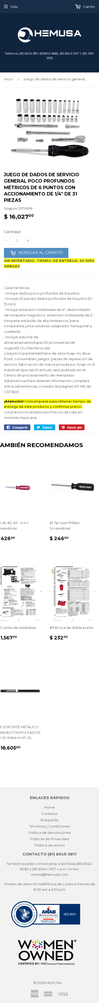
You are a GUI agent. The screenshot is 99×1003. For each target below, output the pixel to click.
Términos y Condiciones (49, 826)
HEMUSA (54, 983)
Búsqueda (49, 820)
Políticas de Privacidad (49, 839)
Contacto (49, 813)
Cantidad (12, 231)
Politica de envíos (50, 845)
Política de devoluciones (50, 832)
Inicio (8, 79)
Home (49, 807)
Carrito (88, 6)
